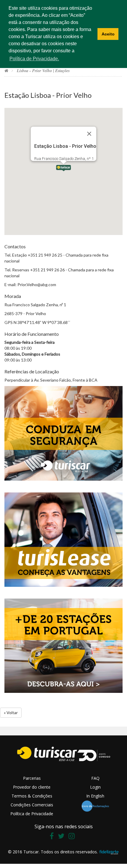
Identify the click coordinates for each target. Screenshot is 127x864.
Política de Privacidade (31, 813)
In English (95, 796)
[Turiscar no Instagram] (73, 837)
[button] (63, 168)
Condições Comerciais (32, 805)
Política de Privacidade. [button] (34, 58)
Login (95, 787)
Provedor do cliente (32, 787)
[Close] (89, 134)
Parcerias (32, 778)
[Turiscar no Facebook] (53, 837)
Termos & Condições (32, 796)
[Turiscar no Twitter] (62, 837)
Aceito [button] (108, 34)
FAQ (95, 778)
